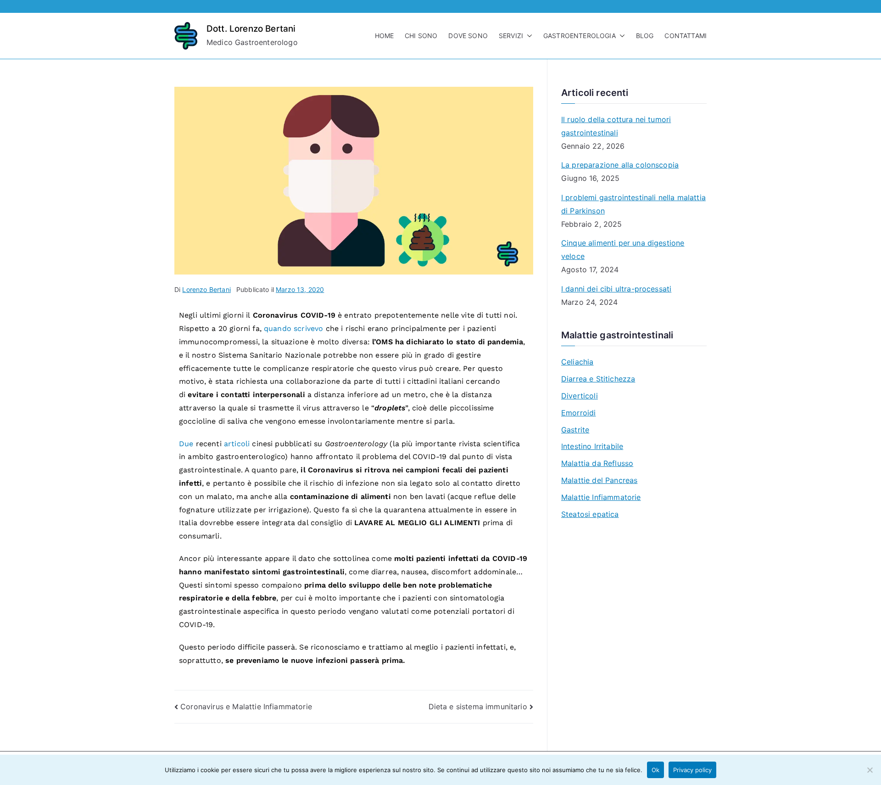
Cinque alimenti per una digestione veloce (622, 249)
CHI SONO (421, 35)
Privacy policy (692, 770)
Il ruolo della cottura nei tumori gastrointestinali (616, 126)
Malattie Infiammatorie (601, 497)
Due (187, 443)
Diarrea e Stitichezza (598, 378)
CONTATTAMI (685, 35)
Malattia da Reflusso (597, 463)
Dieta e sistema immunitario (478, 706)
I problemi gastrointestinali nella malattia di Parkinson (633, 204)
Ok (655, 770)
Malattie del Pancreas (599, 480)
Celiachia (577, 361)
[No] (869, 769)
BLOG (645, 35)
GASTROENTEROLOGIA (579, 35)
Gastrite (575, 429)
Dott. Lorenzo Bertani (251, 28)
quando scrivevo (293, 328)
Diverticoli (579, 395)
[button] (527, 35)
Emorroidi (578, 412)
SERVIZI (511, 35)
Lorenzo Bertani (206, 289)
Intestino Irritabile (592, 446)
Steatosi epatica (590, 514)
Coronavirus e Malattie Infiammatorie (246, 706)
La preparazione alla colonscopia (620, 164)
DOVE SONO (467, 35)
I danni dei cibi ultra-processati (616, 288)
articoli (238, 443)
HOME (384, 35)
